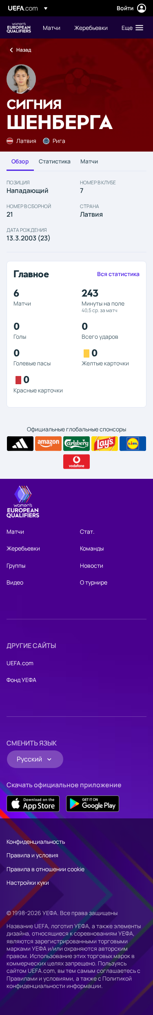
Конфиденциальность (36, 841)
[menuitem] (52, 27)
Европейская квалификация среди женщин (19, 27)
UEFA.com (20, 663)
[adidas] (20, 443)
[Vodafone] (76, 461)
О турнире (93, 582)
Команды (92, 548)
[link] (52, 27)
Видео (15, 582)
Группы (16, 565)
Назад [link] (23, 49)
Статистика (55, 161)
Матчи (89, 161)
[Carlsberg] (76, 443)
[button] (130, 27)
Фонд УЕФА (21, 680)
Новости (91, 565)
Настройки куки (28, 882)
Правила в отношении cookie (45, 869)
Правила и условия (32, 855)
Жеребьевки (23, 548)
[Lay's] (104, 443)
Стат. (87, 531)
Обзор (20, 161)
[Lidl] (133, 443)
